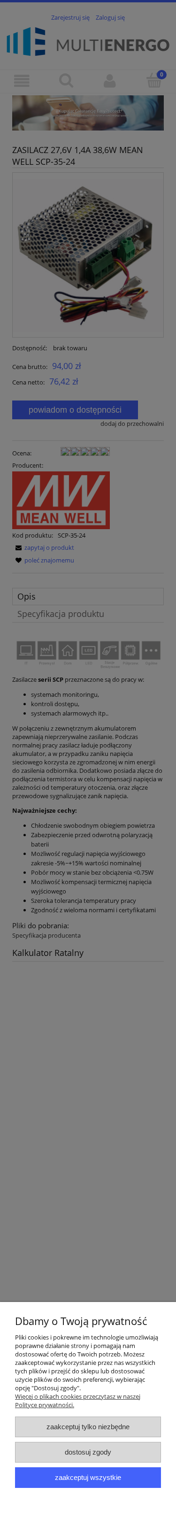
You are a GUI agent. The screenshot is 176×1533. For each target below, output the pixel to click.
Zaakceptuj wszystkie (88, 1477)
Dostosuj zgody (88, 1452)
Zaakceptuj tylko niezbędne (88, 1427)
